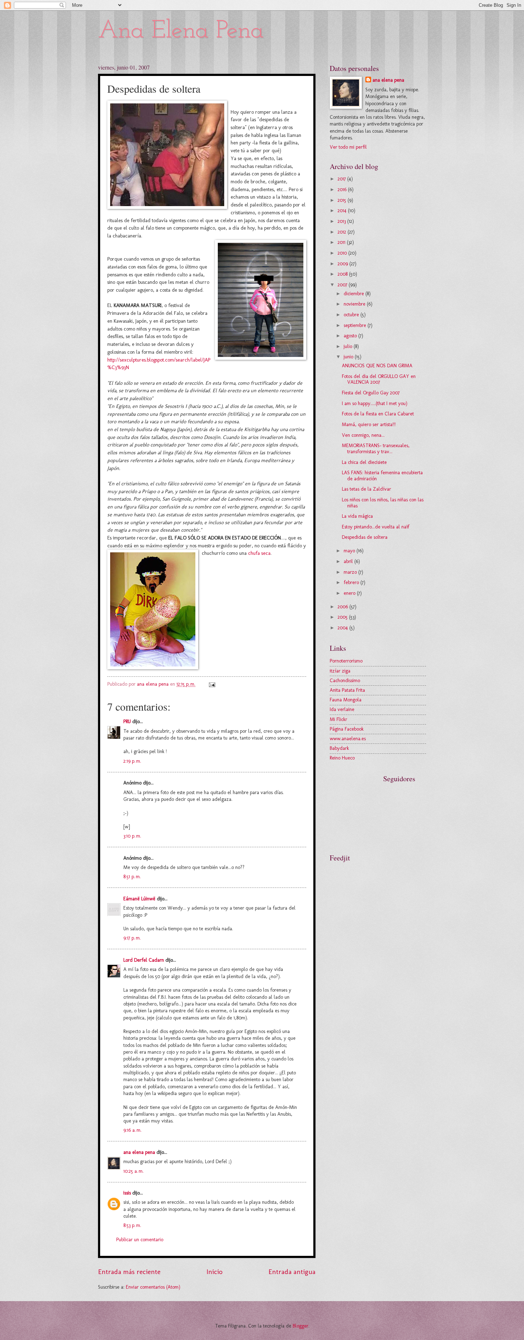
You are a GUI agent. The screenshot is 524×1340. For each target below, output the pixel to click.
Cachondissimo (345, 680)
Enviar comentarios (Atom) (153, 1287)
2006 (343, 607)
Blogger (300, 1326)
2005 (343, 617)
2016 (343, 189)
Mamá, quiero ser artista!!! (369, 424)
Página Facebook (347, 729)
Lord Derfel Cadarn (143, 960)
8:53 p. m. (132, 1225)
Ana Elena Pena (181, 31)
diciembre (354, 294)
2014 (343, 211)
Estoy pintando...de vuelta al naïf (375, 527)
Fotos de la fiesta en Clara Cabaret (378, 414)
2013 (342, 221)
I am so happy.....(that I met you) (374, 403)
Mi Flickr (338, 719)
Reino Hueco (342, 758)
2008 (343, 274)
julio (349, 346)
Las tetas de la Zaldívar (366, 489)
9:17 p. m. (132, 938)
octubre (352, 315)
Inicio (214, 1272)
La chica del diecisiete (364, 462)
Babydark (339, 748)
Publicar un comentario (139, 1240)
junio (349, 357)
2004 (343, 628)
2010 (343, 253)
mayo (350, 551)
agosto (351, 336)
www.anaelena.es (348, 739)
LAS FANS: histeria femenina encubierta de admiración (382, 476)
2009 (343, 264)
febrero (352, 582)
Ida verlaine (342, 709)
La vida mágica (357, 516)
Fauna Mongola (345, 700)
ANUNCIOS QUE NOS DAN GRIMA (377, 366)
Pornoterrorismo (346, 661)
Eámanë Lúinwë (139, 899)
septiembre (356, 325)
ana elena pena (139, 1152)
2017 (342, 179)
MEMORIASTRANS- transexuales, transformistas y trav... (376, 449)
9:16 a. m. (132, 1130)
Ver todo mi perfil (348, 147)
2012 (343, 232)
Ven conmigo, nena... (363, 435)
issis (127, 1193)
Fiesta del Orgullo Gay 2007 (371, 393)
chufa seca (259, 553)
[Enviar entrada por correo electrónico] (212, 684)
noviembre (355, 304)
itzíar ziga (340, 671)
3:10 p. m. (132, 836)
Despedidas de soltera (364, 537)
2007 (343, 285)
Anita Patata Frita (347, 690)
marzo (351, 572)
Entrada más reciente (129, 1272)
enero (350, 593)
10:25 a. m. (133, 1171)
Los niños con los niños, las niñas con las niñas (382, 503)
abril (349, 561)
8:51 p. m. (132, 877)
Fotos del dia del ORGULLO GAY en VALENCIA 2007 (379, 379)
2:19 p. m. (132, 761)
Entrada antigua (291, 1272)
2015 (343, 200)
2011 (342, 242)
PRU (127, 721)
